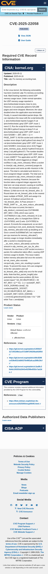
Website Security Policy (24, 464)
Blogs (24, 488)
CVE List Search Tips (13, 13)
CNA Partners (24, 526)
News (24, 485)
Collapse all (40, 50)
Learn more (8, 308)
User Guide (26, 40)
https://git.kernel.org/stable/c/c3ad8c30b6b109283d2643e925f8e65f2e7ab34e (25, 369)
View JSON (26, 36)
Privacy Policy (24, 467)
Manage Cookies (24, 473)
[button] (45, 3)
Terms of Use (24, 462)
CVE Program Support (23, 524)
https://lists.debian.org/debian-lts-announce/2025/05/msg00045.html (24, 402)
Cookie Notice (24, 470)
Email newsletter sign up (24, 493)
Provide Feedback (34, 13)
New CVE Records (25, 509)
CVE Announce (25, 512)
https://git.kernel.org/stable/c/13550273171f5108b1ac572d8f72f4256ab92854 (26, 350)
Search (42, 10)
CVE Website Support (23, 532)
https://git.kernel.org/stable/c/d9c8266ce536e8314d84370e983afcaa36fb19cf (25, 359)
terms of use (11, 544)
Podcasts (24, 490)
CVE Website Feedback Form (23, 529)
